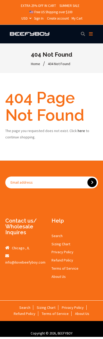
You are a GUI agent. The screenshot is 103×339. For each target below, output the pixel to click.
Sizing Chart (61, 244)
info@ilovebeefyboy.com (25, 262)
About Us (59, 276)
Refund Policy (62, 260)
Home (35, 63)
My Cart (77, 18)
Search (57, 235)
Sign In (39, 18)
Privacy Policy (62, 252)
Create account (58, 18)
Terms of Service (65, 268)
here (81, 130)
